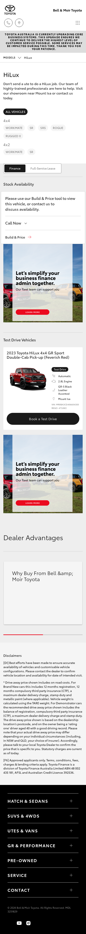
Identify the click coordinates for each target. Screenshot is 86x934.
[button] (18, 237)
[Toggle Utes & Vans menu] (71, 830)
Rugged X (13, 136)
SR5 (43, 128)
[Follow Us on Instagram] (28, 923)
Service (17, 875)
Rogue (58, 128)
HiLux (17, 57)
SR (31, 128)
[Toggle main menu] (77, 23)
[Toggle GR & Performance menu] (71, 845)
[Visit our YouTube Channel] (19, 923)
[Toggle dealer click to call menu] (8, 23)
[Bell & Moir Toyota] (10, 10)
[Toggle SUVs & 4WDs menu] (71, 815)
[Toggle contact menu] (71, 860)
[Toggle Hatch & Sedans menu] (71, 801)
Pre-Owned (22, 860)
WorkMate (14, 128)
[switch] (32, 168)
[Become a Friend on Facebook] (10, 923)
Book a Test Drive (43, 418)
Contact (19, 890)
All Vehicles (15, 112)
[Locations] (19, 23)
